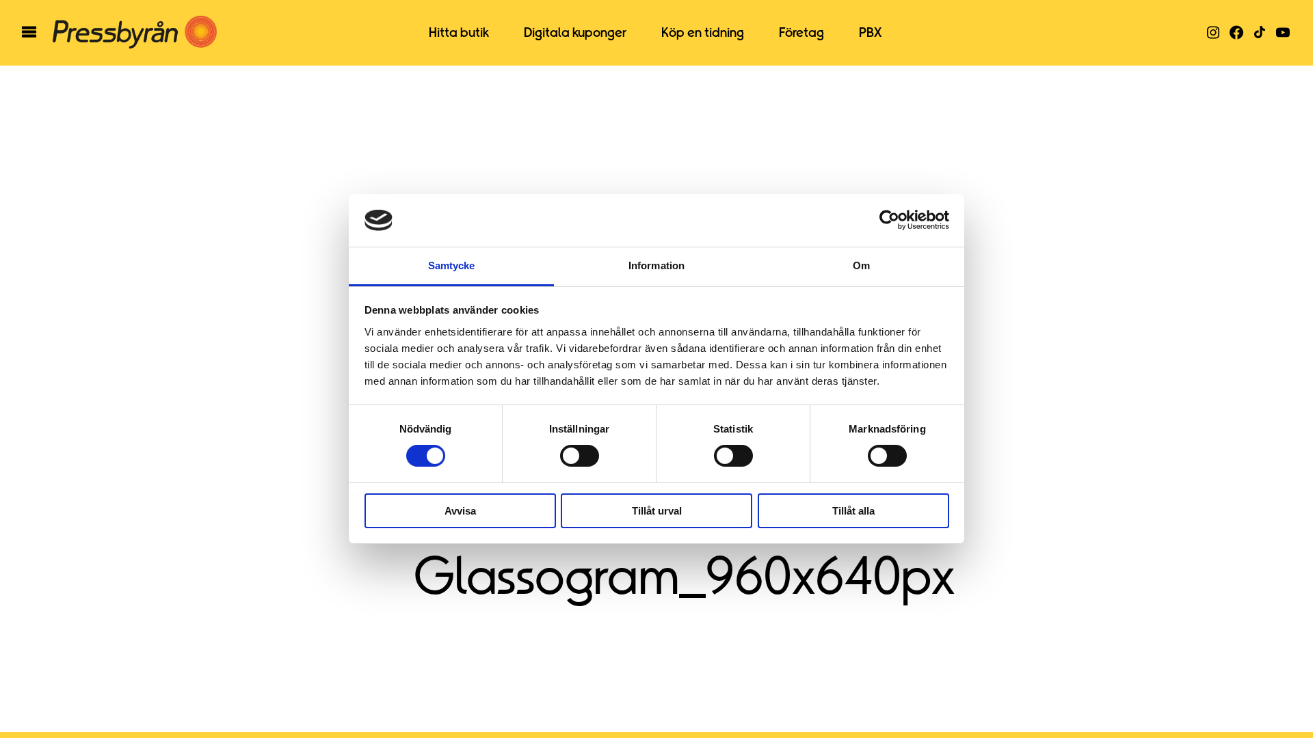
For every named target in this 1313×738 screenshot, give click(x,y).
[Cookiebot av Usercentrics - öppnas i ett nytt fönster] (889, 220)
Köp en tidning (702, 33)
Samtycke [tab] (451, 265)
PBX (870, 33)
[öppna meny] (29, 32)
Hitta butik (459, 33)
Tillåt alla (853, 511)
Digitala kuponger (575, 33)
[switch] (579, 456)
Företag (801, 33)
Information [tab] (656, 265)
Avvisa (460, 511)
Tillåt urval (657, 511)
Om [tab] (861, 265)
